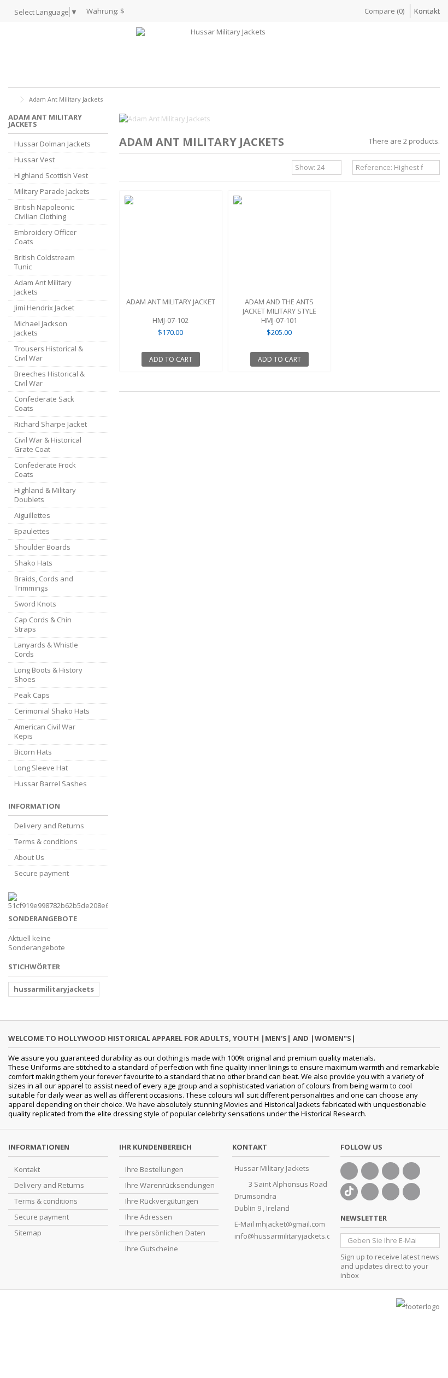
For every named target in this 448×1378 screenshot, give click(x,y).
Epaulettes (32, 531)
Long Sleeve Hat (41, 768)
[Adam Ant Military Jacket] (171, 245)
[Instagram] (390, 1191)
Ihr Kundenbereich (155, 1147)
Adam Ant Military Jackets (43, 287)
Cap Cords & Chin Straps (43, 624)
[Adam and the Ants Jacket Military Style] (279, 245)
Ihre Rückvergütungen (161, 1201)
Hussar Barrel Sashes (50, 783)
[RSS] (411, 1191)
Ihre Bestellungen (154, 1169)
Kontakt (427, 11)
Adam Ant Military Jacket (170, 302)
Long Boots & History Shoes (48, 675)
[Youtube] (411, 1171)
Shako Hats (33, 563)
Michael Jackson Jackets (40, 328)
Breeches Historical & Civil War (49, 378)
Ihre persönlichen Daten (165, 1233)
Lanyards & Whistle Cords (46, 649)
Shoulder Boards (42, 547)
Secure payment (41, 873)
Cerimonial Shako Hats (52, 711)
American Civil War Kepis (44, 731)
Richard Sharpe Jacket (50, 424)
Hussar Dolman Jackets (52, 144)
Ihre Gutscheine (151, 1248)
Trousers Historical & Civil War (48, 353)
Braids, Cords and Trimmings (43, 583)
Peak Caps (32, 695)
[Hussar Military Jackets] (224, 54)
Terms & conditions (46, 841)
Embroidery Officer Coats (45, 237)
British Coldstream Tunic (44, 262)
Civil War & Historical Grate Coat (47, 444)
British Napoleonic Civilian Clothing (44, 212)
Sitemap (28, 1233)
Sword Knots (35, 604)
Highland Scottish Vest (51, 175)
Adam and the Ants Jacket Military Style (279, 306)
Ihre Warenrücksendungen (170, 1185)
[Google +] (390, 1171)
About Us (29, 857)
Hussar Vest (34, 159)
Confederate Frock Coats (45, 470)
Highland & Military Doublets (45, 495)
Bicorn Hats (33, 752)
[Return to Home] (11, 100)
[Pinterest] (370, 1191)
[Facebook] (349, 1171)
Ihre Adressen (148, 1217)
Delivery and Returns (49, 826)
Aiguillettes (32, 515)
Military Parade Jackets (52, 191)
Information (34, 806)
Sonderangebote (42, 918)
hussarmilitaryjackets (54, 989)
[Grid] (125, 169)
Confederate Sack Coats (44, 403)
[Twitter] (370, 1171)
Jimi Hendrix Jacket (44, 308)
